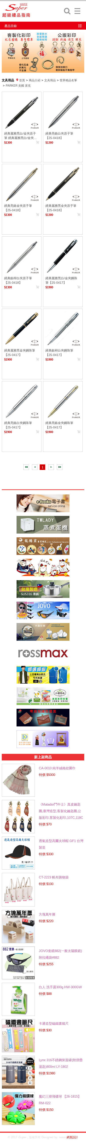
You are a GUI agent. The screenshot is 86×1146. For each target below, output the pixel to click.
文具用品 (50, 80)
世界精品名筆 (68, 80)
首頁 (22, 80)
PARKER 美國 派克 (18, 85)
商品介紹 (34, 80)
